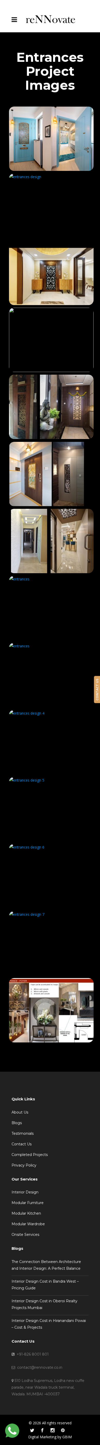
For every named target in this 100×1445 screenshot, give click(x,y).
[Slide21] (50, 809)
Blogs (17, 1123)
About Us (20, 1112)
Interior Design (25, 1192)
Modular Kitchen (26, 1213)
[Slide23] (50, 943)
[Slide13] (50, 407)
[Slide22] (50, 876)
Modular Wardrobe (28, 1224)
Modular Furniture (28, 1202)
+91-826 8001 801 (32, 1354)
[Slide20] (50, 742)
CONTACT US (97, 689)
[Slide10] (50, 205)
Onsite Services (25, 1234)
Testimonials (23, 1133)
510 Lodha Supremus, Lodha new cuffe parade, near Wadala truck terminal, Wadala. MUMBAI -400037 (48, 1387)
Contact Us (22, 1144)
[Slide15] (50, 541)
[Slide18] (50, 608)
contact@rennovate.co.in (38, 1367)
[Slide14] (50, 474)
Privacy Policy (24, 1165)
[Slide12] (50, 340)
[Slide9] (50, 139)
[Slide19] (50, 675)
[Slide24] (50, 1010)
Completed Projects (30, 1154)
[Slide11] (50, 273)
